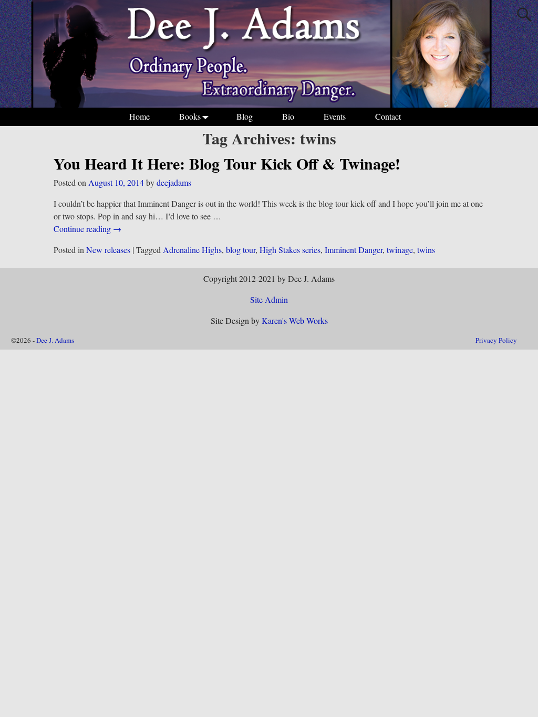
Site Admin (269, 299)
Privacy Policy (496, 340)
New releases (108, 249)
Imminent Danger (353, 249)
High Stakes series (290, 249)
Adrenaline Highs (192, 249)
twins (426, 249)
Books (190, 116)
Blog (244, 116)
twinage (400, 249)
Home (139, 116)
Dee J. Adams (55, 340)
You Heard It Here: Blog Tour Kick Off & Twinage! (227, 163)
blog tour (240, 249)
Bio (288, 116)
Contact (388, 116)
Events (335, 116)
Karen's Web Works (295, 320)
